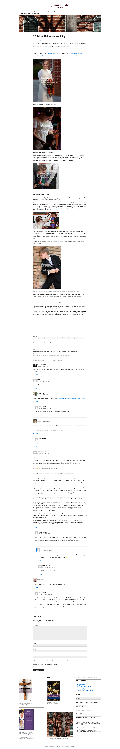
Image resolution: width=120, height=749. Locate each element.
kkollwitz (40, 393)
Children (39, 344)
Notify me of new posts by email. (43, 667)
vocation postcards (50, 344)
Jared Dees (40, 579)
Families (44, 344)
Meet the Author (25, 11)
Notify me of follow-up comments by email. (45, 664)
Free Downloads (82, 11)
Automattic (72, 746)
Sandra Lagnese (42, 452)
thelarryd (40, 420)
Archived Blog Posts (69, 11)
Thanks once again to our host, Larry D (43, 40)
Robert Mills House (52, 53)
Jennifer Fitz (60, 5)
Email (35, 649)
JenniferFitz (49, 342)
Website (35, 655)
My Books (36, 11)
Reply (36, 374)
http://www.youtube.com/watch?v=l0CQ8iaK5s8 (71, 398)
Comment (35, 625)
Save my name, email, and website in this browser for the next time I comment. (55, 660)
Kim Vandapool (42, 364)
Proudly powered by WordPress (52, 746)
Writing (57, 344)
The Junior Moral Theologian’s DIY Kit (31, 13)
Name (35, 643)
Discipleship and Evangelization (51, 11)
